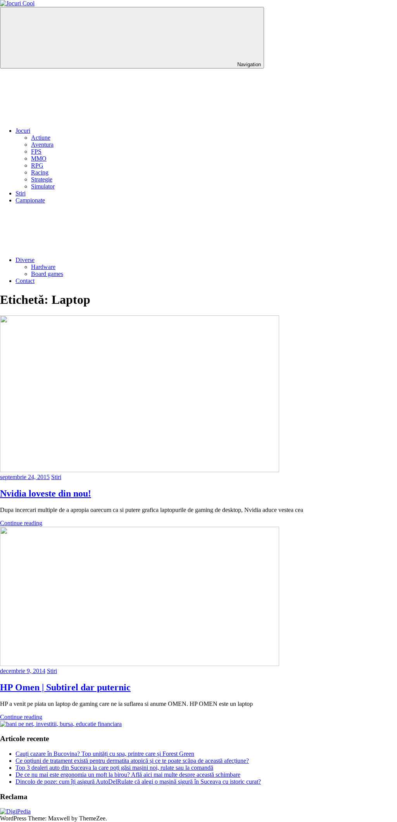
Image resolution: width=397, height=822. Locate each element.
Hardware (43, 267)
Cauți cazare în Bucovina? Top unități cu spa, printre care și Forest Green (105, 753)
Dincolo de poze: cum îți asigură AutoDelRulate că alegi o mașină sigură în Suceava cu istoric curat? (138, 781)
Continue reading (21, 523)
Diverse (25, 260)
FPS (36, 151)
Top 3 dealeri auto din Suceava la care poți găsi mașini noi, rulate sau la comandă (114, 767)
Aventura (42, 144)
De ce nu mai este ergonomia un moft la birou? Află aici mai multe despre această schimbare (128, 774)
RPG (37, 165)
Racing (39, 172)
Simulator (43, 186)
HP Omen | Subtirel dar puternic (65, 687)
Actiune (40, 137)
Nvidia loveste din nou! (45, 493)
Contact (25, 280)
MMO (39, 158)
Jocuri (23, 130)
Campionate (30, 200)
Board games (47, 274)
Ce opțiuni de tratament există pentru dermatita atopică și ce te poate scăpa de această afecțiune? (132, 760)
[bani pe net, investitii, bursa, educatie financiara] (61, 724)
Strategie (41, 179)
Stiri (21, 193)
